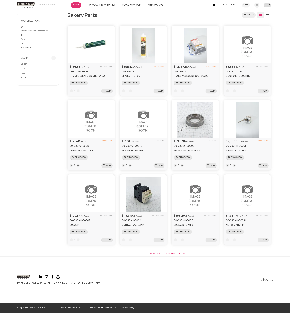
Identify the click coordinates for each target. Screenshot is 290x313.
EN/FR (245, 5)
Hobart (24, 69)
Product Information (102, 5)
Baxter (24, 64)
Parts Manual (155, 5)
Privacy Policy (128, 308)
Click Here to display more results (169, 253)
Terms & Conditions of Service (102, 308)
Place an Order (131, 5)
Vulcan (24, 78)
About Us (267, 279)
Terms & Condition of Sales (70, 308)
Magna (24, 73)
